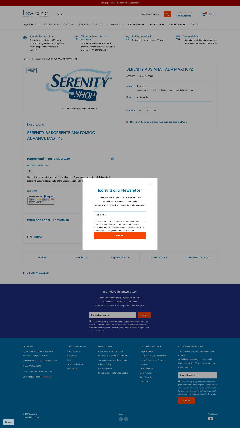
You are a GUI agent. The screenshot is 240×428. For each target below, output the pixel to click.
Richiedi (120, 235)
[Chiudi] (152, 183)
